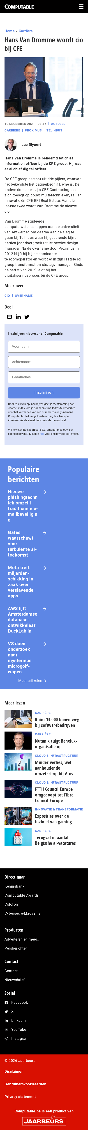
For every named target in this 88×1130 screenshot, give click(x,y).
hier (42, 433)
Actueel (58, 124)
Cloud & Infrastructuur (56, 755)
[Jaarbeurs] (44, 1119)
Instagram (20, 1038)
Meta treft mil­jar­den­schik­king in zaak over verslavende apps (21, 581)
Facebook (19, 1002)
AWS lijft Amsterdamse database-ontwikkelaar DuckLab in (22, 620)
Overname (24, 295)
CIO (7, 295)
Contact (11, 971)
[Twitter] (27, 317)
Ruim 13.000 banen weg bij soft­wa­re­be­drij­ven (57, 722)
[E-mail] (9, 317)
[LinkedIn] (18, 317)
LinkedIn (18, 1020)
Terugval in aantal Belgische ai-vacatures (55, 840)
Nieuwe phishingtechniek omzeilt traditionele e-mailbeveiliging (23, 505)
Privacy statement (20, 1097)
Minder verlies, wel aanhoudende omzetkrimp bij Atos (54, 768)
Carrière (26, 31)
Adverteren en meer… (22, 939)
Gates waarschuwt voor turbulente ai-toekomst (22, 544)
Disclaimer (14, 1071)
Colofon (11, 904)
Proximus (33, 130)
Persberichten (16, 948)
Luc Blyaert (31, 145)
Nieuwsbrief (15, 980)
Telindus (54, 130)
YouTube (18, 1029)
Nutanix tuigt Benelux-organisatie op (56, 744)
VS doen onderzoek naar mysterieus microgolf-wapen (19, 657)
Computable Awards (22, 895)
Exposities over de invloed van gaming (53, 819)
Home (10, 31)
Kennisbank (14, 886)
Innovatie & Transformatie (59, 809)
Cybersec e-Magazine (23, 913)
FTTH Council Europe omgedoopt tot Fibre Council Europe (54, 794)
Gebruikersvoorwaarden (25, 1084)
